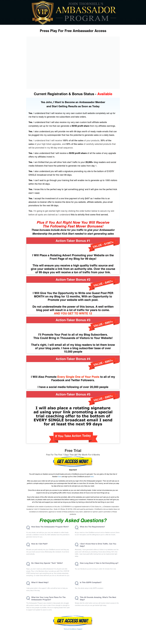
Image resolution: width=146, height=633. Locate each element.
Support (79, 629)
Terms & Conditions (70, 629)
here (59, 476)
